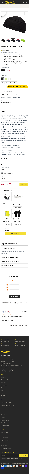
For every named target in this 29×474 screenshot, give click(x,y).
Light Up (3, 417)
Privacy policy (4, 445)
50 (10, 82)
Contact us (3, 435)
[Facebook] (2, 370)
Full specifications (5, 67)
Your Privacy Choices (6, 448)
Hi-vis (2, 390)
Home (2, 10)
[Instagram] (5, 370)
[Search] (23, 2)
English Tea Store (5, 415)
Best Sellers (3, 395)
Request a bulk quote (6, 102)
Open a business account (6, 402)
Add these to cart (15, 233)
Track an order (4, 437)
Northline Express (5, 420)
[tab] (3, 40)
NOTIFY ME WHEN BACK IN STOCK (17, 86)
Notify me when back (7, 91)
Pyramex (3, 48)
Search (2, 470)
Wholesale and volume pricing (8, 405)
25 (6, 82)
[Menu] (2, 2)
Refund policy (4, 443)
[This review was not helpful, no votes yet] (25, 325)
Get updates (24, 455)
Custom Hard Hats (5, 379)
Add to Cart (24, 184)
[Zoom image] (25, 13)
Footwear (3, 393)
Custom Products (5, 377)
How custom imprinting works (7, 408)
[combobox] (21, 305)
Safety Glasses (4, 385)
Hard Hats (3, 382)
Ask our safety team (16, 97)
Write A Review (14, 296)
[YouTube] (12, 370)
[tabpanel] (14, 25)
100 (15, 82)
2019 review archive (5, 440)
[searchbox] (8, 303)
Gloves (2, 387)
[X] (9, 370)
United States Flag (5, 425)
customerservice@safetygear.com (8, 359)
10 (2, 82)
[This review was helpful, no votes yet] (22, 325)
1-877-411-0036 (6, 355)
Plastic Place (4, 423)
